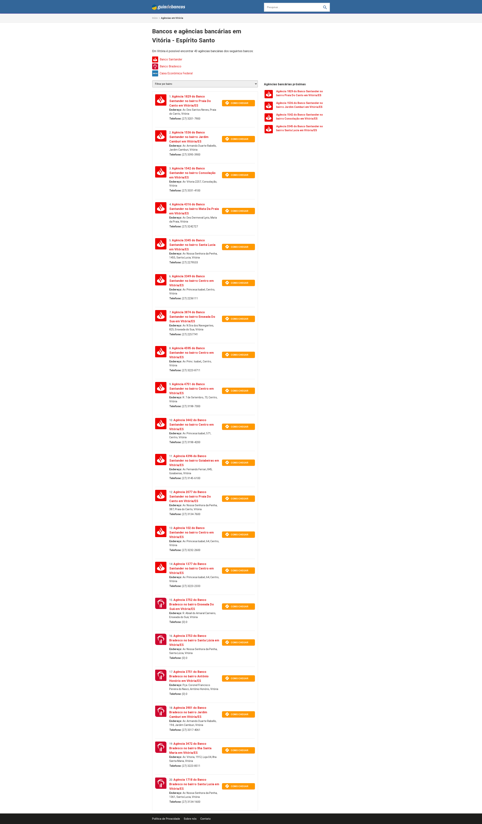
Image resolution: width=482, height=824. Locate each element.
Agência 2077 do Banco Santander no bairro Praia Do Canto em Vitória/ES (190, 496)
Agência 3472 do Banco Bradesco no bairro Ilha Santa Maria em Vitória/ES (190, 748)
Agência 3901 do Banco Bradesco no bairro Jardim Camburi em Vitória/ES (188, 712)
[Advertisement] (297, 52)
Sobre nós (190, 818)
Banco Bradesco (170, 66)
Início (155, 18)
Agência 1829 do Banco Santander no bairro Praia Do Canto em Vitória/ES (190, 101)
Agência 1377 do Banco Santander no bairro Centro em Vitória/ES (191, 568)
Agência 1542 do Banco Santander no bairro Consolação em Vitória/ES (192, 173)
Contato (205, 818)
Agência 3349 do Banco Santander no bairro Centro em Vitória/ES (191, 280)
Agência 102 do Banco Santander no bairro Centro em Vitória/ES (191, 532)
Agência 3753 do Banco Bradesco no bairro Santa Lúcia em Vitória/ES (194, 640)
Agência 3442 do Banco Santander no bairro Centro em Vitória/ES (191, 424)
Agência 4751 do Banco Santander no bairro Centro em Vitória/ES (191, 388)
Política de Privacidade (166, 818)
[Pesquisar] (325, 7)
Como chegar (239, 103)
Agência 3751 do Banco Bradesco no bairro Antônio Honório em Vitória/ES (189, 676)
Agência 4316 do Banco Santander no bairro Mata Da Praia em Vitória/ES (194, 209)
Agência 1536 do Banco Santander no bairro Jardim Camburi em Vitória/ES (188, 137)
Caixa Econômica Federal (176, 73)
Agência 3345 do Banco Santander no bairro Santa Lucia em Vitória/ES (192, 245)
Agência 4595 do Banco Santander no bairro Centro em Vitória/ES (191, 352)
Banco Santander (171, 59)
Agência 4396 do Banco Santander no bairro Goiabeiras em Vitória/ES (194, 460)
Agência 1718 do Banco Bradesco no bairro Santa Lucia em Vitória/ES (194, 784)
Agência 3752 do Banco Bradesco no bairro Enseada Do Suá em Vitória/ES (191, 604)
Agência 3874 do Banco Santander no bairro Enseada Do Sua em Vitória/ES (192, 316)
